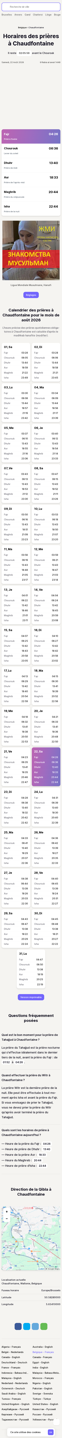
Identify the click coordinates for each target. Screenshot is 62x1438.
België (5, 1352)
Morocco (37, 1378)
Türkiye (37, 1398)
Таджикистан (9, 1419)
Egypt (36, 1362)
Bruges (58, 14)
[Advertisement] (31, 96)
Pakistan (37, 1388)
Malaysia (37, 1372)
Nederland (7, 1383)
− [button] (7, 1218)
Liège (48, 14)
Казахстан (38, 1409)
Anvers (18, 14)
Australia (37, 1346)
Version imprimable (31, 997)
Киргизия (7, 1414)
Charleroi (38, 14)
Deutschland (8, 1362)
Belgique (37, 1352)
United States (40, 1404)
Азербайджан (9, 1409)
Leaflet (41, 1269)
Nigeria (36, 1383)
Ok (50, 1432)
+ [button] (7, 1211)
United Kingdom (10, 1404)
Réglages (31, 295)
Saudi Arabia (8, 1393)
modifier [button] (42, 335)
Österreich (7, 1388)
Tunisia (6, 1398)
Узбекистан (39, 1419)
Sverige (37, 1393)
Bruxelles (7, 14)
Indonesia (7, 1372)
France (5, 1367)
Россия (37, 1414)
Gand (27, 14)
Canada (6, 1357)
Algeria (5, 1346)
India (35, 1367)
